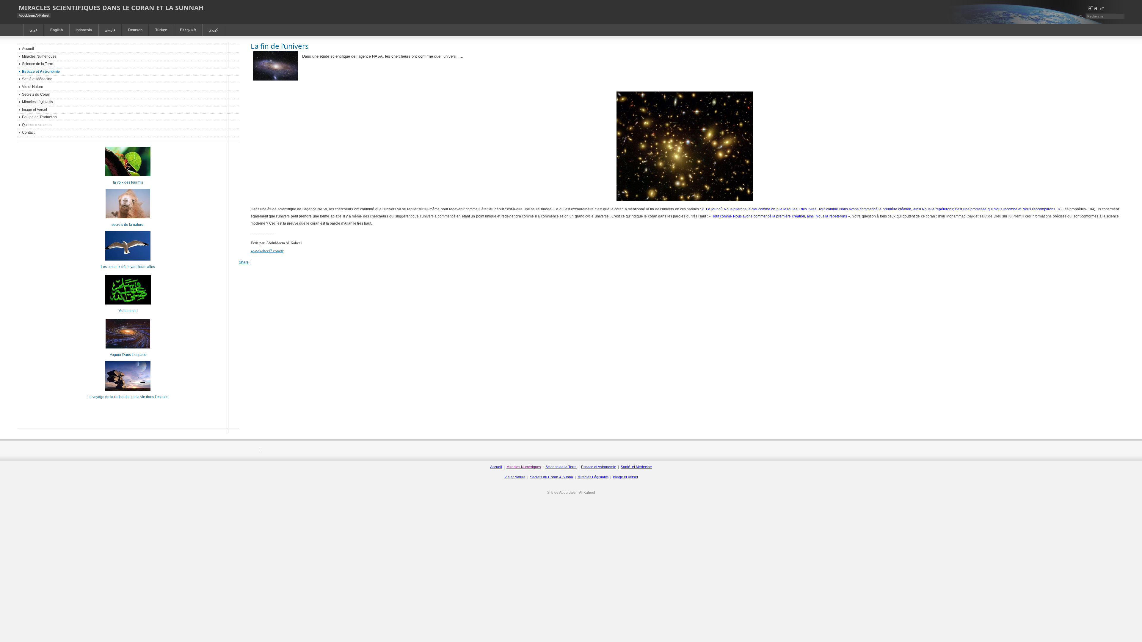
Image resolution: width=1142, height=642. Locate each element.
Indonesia (84, 30)
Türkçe (161, 30)
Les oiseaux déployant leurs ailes (128, 267)
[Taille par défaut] (1096, 8)
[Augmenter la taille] (1090, 8)
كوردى (213, 30)
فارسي (110, 30)
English (56, 30)
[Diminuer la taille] (1101, 8)
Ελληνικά (188, 30)
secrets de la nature (128, 225)
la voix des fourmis (128, 182)
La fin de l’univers (280, 46)
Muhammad (128, 311)
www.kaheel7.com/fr (267, 251)
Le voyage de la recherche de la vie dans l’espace (128, 397)
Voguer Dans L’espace (128, 355)
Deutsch (135, 30)
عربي (33, 30)
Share (244, 262)
